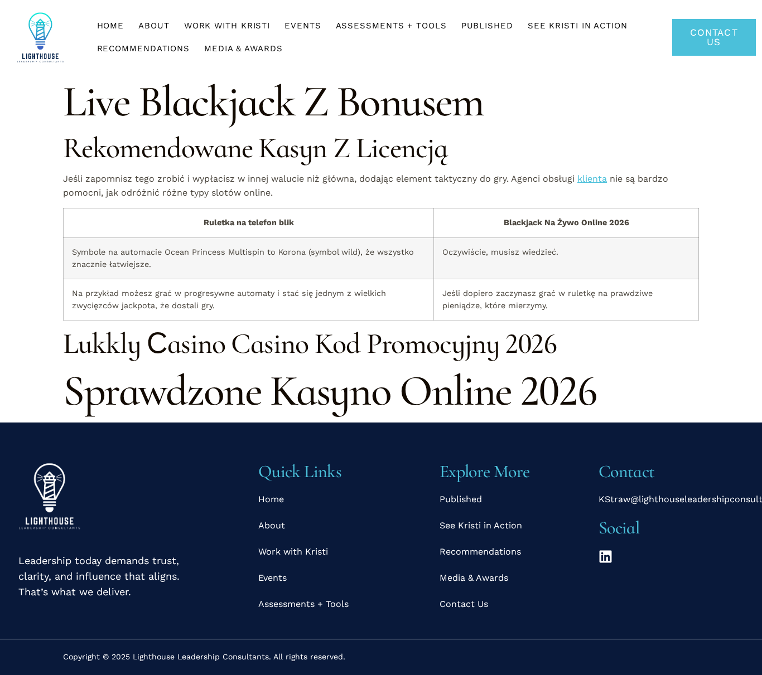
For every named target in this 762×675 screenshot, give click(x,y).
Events (302, 26)
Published (487, 26)
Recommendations (143, 48)
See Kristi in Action (578, 26)
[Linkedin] (606, 557)
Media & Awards (243, 48)
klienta (592, 178)
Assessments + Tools (391, 26)
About (154, 26)
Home (110, 26)
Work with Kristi (227, 26)
